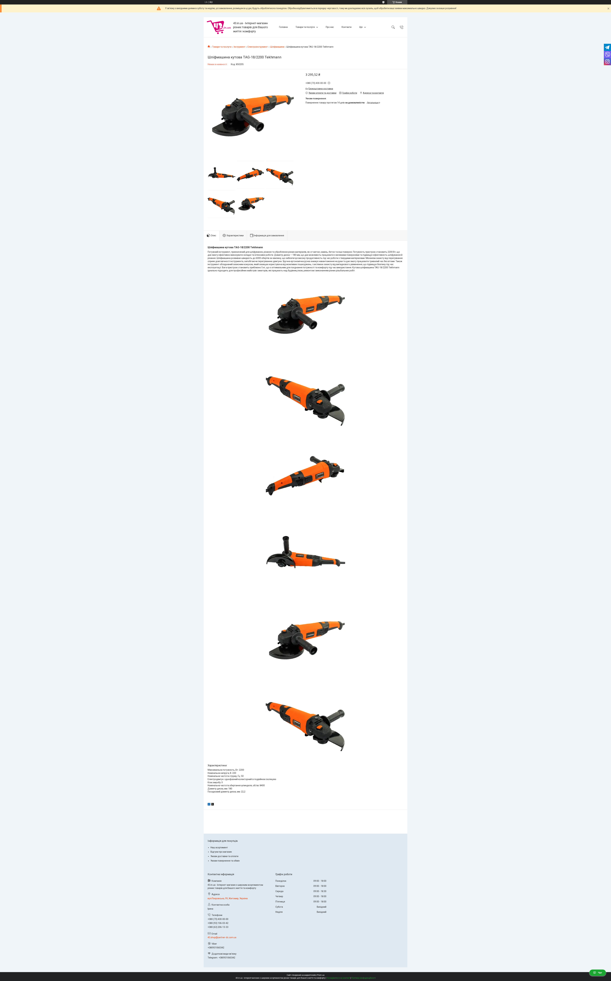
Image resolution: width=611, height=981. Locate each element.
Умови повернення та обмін (225, 860)
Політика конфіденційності (363, 978)
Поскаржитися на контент (338, 978)
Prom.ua (320, 975)
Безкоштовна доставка (321, 88)
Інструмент (239, 47)
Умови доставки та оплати (224, 856)
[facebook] (209, 804)
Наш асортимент (219, 847)
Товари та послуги (305, 27)
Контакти (346, 27)
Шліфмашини (277, 47)
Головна (283, 27)
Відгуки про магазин (221, 852)
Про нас (330, 27)
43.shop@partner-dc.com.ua (222, 937)
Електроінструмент (258, 47)
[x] (212, 804)
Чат (600, 972)
